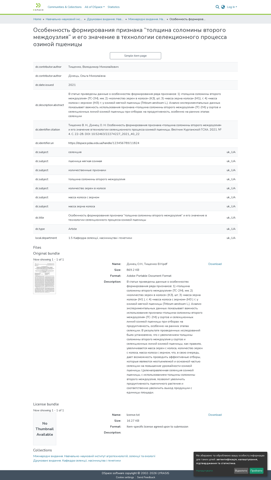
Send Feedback (146, 477)
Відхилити (241, 470)
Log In (231, 7)
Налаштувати (204, 470)
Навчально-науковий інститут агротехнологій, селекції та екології (64, 19)
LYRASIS (163, 473)
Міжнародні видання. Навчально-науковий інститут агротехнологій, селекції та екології (146, 19)
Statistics (114, 7)
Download (215, 264)
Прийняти (256, 470)
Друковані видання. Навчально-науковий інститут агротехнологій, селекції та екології (105, 19)
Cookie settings (125, 477)
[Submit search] (217, 7)
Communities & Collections (65, 7)
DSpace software (113, 473)
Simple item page (135, 56)
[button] (223, 7)
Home (37, 19)
